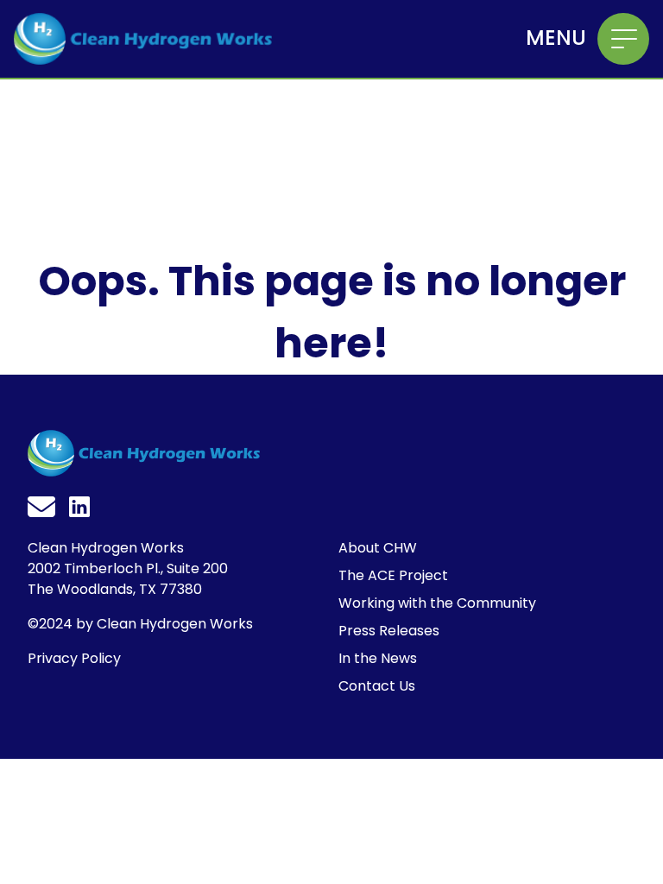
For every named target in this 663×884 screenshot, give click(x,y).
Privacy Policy (74, 658)
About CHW (377, 548)
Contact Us (376, 686)
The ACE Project (393, 575)
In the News (377, 658)
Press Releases (388, 631)
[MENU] (623, 39)
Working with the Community (437, 603)
